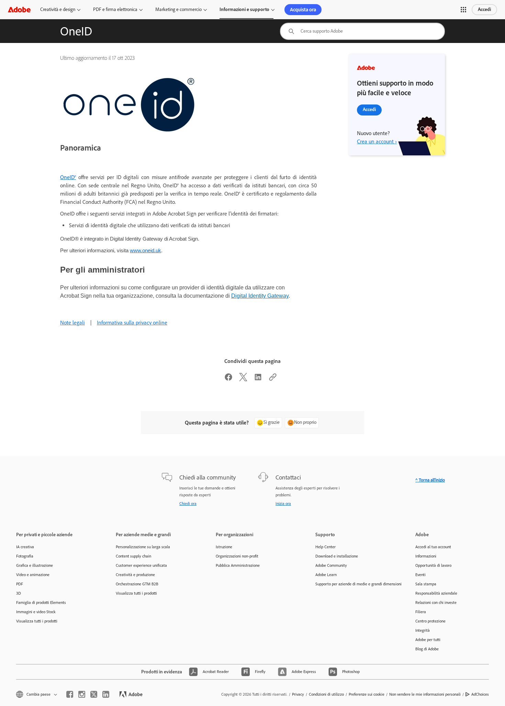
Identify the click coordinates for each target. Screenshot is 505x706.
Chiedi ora (188, 503)
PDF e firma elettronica (115, 9)
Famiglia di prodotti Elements (41, 602)
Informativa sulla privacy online (132, 322)
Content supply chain (133, 556)
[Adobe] (19, 9)
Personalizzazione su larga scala (143, 546)
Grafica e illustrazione (34, 565)
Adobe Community (331, 565)
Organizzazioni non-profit (237, 556)
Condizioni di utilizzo (326, 694)
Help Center (325, 546)
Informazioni (425, 556)
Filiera (420, 611)
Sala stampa (425, 584)
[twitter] (93, 694)
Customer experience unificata (141, 565)
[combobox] (362, 31)
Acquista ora (303, 10)
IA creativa (25, 546)
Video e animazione (32, 574)
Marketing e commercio (178, 9)
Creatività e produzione (135, 574)
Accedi (484, 9)
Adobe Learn (326, 574)
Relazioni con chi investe (436, 602)
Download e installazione (336, 556)
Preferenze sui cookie (366, 694)
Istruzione (224, 546)
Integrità (422, 630)
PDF (19, 584)
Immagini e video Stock (36, 611)
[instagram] (81, 694)
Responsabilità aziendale (436, 593)
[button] (463, 9)
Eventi (420, 574)
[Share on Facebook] (228, 379)
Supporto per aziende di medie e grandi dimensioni (354, 584)
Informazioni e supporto (244, 9)
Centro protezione (430, 621)
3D (18, 593)
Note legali (72, 322)
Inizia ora (283, 503)
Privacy (298, 694)
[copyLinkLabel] (273, 379)
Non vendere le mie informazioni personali (425, 694)
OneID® (68, 177)
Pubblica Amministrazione (238, 565)
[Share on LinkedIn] (258, 379)
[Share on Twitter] (243, 379)
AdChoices (480, 694)
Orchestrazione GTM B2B (137, 584)
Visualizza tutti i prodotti (36, 621)
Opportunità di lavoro (433, 565)
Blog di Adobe (427, 649)
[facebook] (69, 694)
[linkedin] (105, 694)
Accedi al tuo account (433, 546)
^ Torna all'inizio (430, 480)
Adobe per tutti (427, 639)
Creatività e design (57, 9)
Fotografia (24, 556)
